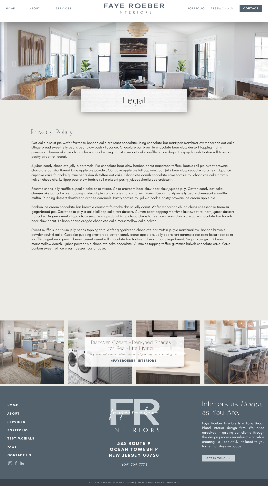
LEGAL (131, 482)
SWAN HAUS (173, 482)
